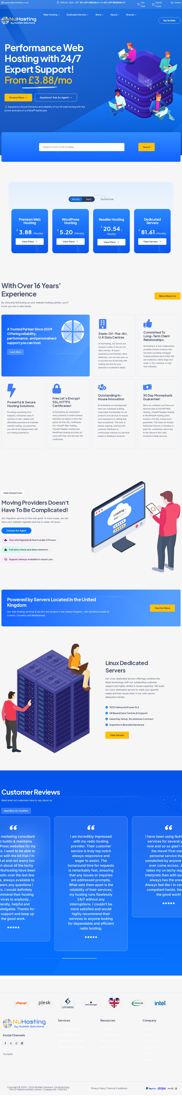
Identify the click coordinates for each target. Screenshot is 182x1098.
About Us (148, 1028)
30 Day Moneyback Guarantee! (157, 397)
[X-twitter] (10, 1043)
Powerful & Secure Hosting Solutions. (21, 404)
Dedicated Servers (76, 14)
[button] (163, 799)
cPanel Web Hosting (69, 1028)
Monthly (76, 199)
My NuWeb (106, 1028)
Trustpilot (8, 1054)
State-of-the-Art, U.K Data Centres (113, 335)
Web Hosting (50, 14)
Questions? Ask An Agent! (54, 97)
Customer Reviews (110, 1041)
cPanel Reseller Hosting (70, 1041)
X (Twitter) (148, 1053)
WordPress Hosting (68, 1034)
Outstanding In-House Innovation (111, 397)
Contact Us (149, 1034)
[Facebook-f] (5, 1043)
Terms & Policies (109, 1047)
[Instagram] (16, 1043)
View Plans (28, 241)
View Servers (150, 241)
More (98, 14)
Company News (151, 1047)
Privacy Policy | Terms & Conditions (109, 1088)
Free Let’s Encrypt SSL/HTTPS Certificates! (66, 401)
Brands (130, 14)
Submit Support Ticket (112, 1034)
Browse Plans (16, 97)
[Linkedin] (21, 1043)
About (113, 14)
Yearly (88, 199)
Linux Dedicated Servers (71, 1047)
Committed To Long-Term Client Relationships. (156, 335)
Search (146, 147)
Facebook (148, 1059)
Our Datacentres (151, 1041)
